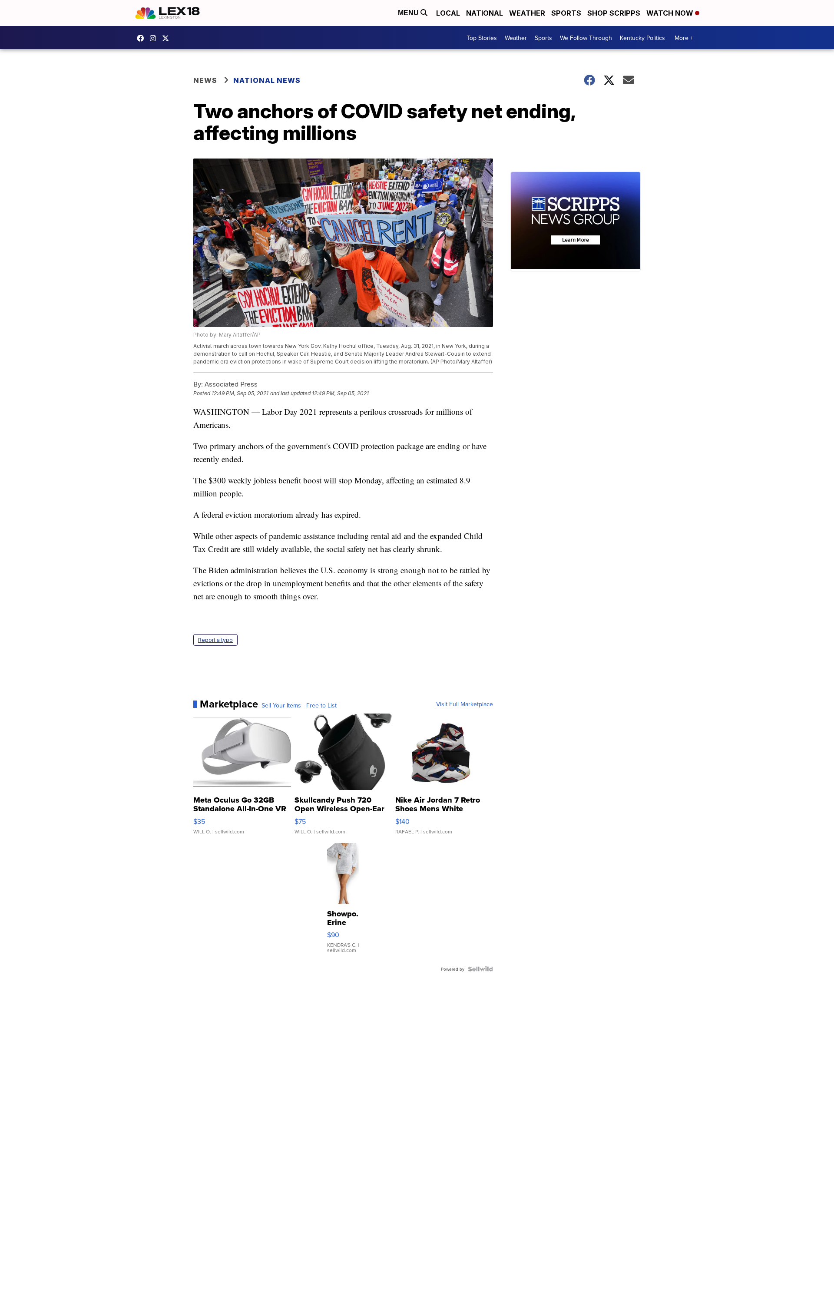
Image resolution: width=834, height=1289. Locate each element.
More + (684, 37)
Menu (409, 13)
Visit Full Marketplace (464, 704)
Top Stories (482, 37)
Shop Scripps (613, 13)
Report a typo (215, 640)
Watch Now (670, 13)
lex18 (142, 38)
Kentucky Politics (642, 37)
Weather (527, 13)
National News (267, 80)
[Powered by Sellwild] (480, 969)
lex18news (167, 38)
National (484, 13)
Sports (566, 13)
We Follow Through (586, 37)
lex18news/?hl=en (155, 38)
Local (448, 13)
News (205, 80)
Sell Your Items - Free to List (299, 705)
